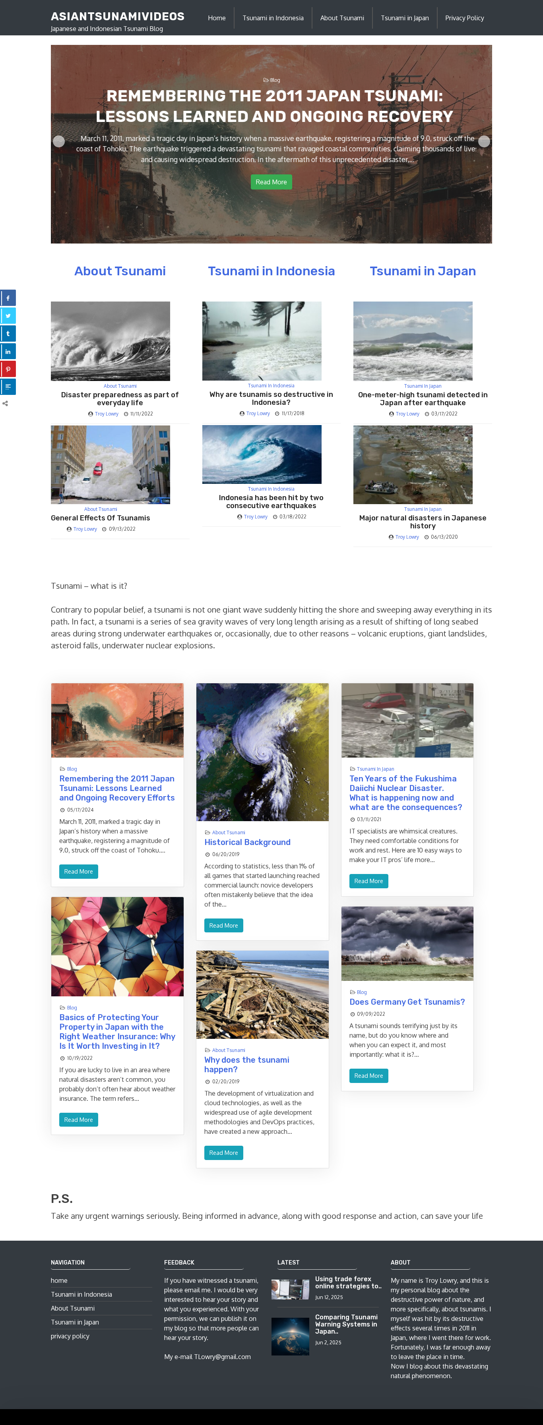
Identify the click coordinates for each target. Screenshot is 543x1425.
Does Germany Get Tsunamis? (407, 1002)
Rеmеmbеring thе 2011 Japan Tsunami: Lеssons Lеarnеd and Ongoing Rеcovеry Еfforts (117, 788)
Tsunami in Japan (405, 18)
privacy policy (70, 1336)
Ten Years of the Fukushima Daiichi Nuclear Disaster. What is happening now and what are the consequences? (405, 793)
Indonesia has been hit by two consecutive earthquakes (271, 501)
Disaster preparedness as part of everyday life (120, 399)
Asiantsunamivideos (118, 16)
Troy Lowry (106, 414)
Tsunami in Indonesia (273, 18)
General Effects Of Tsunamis (100, 518)
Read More (271, 182)
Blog (275, 80)
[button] (59, 141)
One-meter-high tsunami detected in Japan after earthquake (423, 399)
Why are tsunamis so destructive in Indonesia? (271, 398)
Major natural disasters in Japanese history (423, 522)
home (59, 1280)
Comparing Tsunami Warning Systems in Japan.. (346, 1324)
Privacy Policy (465, 18)
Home (217, 18)
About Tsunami (342, 18)
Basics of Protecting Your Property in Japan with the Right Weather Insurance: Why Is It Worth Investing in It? (117, 1032)
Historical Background (247, 842)
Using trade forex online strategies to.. (348, 1282)
